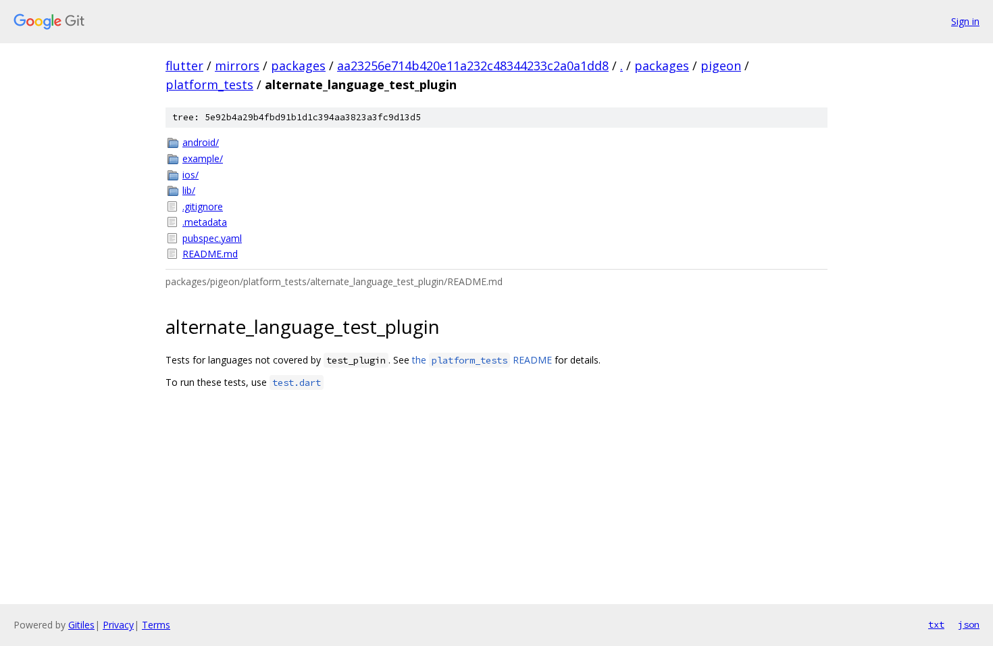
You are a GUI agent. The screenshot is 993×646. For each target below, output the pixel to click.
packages (298, 65)
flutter (184, 65)
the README (482, 359)
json (968, 624)
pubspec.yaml (212, 238)
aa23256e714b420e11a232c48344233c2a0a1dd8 (473, 65)
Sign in (965, 21)
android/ (200, 142)
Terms (156, 624)
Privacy (118, 624)
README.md (210, 253)
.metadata (204, 222)
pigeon (721, 65)
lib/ (188, 190)
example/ (202, 158)
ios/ (190, 174)
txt (936, 624)
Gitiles (81, 624)
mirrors (237, 65)
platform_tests (209, 84)
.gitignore (202, 206)
